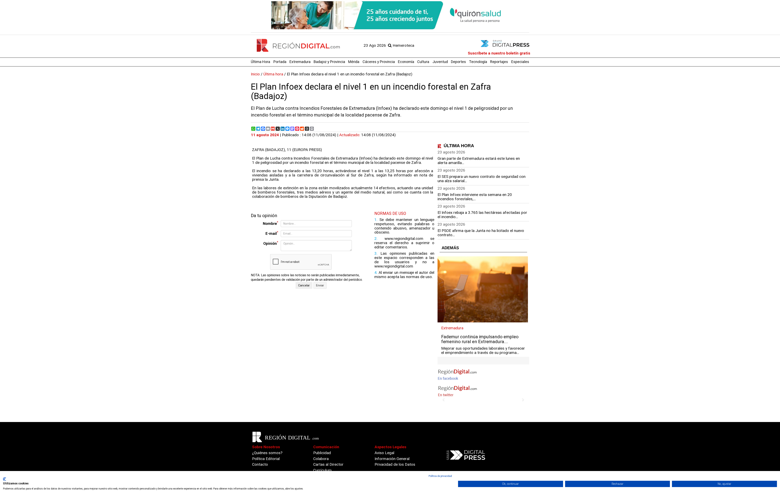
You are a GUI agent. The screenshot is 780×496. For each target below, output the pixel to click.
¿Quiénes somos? (267, 452)
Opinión (270, 243)
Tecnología (478, 62)
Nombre (270, 223)
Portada (279, 62)
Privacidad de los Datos (395, 464)
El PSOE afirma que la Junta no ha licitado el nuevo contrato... (481, 232)
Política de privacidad (440, 476)
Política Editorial (266, 458)
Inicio (255, 74)
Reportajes (499, 62)
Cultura (423, 62)
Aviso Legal (384, 452)
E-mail (271, 233)
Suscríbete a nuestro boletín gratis (499, 53)
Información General (392, 458)
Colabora (321, 458)
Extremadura (300, 62)
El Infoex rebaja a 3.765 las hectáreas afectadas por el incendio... (482, 214)
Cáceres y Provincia (379, 62)
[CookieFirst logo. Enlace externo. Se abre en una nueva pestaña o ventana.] (4, 479)
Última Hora (260, 62)
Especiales (520, 62)
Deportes (458, 62)
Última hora (273, 74)
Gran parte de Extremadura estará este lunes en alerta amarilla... (479, 160)
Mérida (353, 62)
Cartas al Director (328, 464)
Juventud (440, 62)
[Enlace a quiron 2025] (390, 15)
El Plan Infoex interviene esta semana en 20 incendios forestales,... (475, 196)
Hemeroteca (403, 45)
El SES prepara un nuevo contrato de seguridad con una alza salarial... (481, 178)
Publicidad (322, 452)
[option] (390, 15)
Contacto (260, 464)
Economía (406, 62)
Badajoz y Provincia (329, 62)
